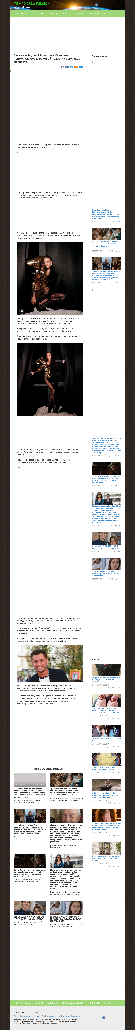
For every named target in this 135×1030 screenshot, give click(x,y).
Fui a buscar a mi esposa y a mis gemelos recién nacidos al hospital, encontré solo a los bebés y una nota (105, 710)
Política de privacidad (22, 1016)
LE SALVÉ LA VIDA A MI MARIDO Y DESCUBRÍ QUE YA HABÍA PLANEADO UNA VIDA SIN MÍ (65, 919)
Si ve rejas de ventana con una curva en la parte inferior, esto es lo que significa (105, 858)
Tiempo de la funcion (32, 4)
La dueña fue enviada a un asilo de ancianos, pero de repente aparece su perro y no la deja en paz (106, 795)
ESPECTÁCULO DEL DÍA (72, 14)
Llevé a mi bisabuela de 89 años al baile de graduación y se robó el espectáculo (106, 740)
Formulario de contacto (71, 1016)
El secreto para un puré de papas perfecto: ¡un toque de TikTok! (104, 768)
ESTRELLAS (52, 14)
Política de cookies (53, 1016)
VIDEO (107, 14)
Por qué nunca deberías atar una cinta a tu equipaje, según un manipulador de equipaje (106, 680)
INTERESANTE (93, 14)
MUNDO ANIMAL (23, 14)
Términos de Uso (38, 1016)
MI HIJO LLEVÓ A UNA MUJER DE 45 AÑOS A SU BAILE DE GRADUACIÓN (29, 918)
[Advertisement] (67, 34)
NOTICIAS (39, 14)
